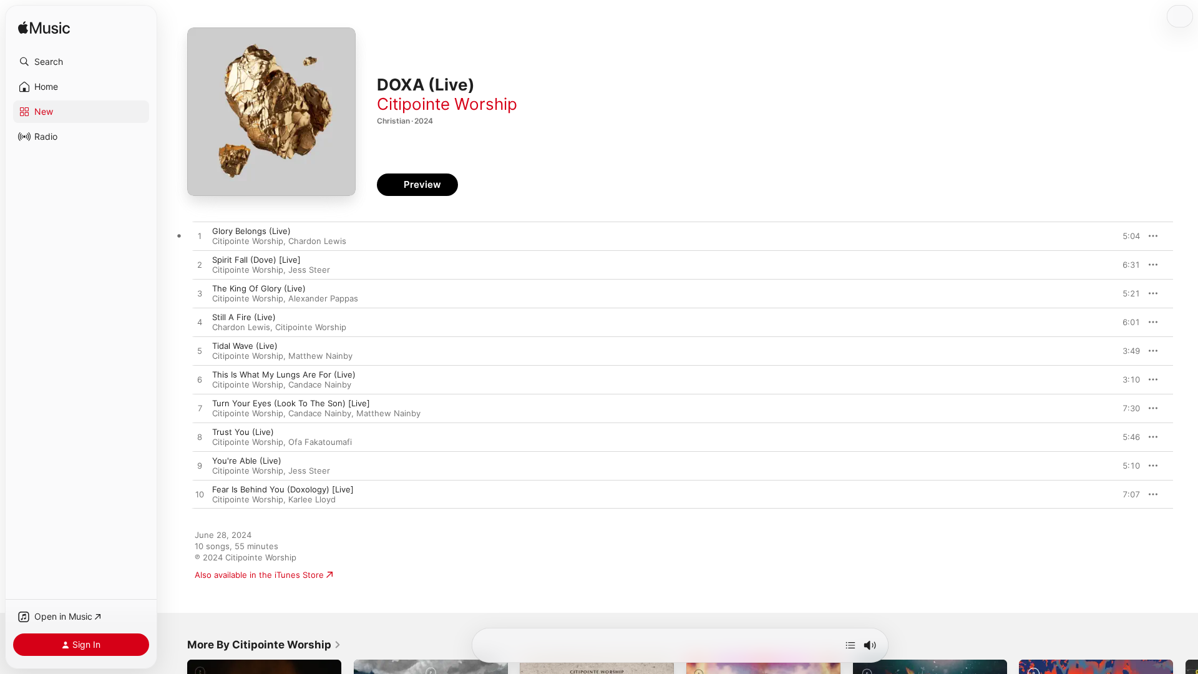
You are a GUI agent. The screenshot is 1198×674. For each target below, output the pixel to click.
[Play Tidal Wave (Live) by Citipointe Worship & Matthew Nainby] (199, 351)
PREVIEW (1126, 236)
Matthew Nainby (320, 356)
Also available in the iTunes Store (259, 575)
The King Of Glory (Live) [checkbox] (259, 288)
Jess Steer (309, 270)
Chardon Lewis (317, 241)
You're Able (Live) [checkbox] (246, 461)
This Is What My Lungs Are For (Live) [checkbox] (284, 374)
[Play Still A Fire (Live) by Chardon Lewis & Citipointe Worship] (199, 322)
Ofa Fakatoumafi (320, 442)
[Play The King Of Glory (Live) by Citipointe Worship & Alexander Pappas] (199, 294)
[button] (81, 61)
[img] (44, 28)
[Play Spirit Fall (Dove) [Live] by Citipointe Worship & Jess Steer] (199, 265)
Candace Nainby (319, 384)
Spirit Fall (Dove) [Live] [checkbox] (256, 260)
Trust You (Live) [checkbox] (243, 432)
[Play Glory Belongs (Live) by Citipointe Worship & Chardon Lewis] (199, 236)
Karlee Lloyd (312, 499)
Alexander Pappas (323, 298)
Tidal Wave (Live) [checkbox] (245, 346)
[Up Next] (850, 645)
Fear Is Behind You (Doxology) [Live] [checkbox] (283, 489)
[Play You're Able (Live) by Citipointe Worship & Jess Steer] (199, 466)
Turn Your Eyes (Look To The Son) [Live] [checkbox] (291, 403)
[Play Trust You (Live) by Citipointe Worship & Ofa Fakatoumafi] (199, 437)
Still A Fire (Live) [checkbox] (244, 317)
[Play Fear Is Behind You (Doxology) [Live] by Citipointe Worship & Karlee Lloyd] (199, 495)
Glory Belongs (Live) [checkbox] (251, 231)
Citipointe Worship (447, 104)
